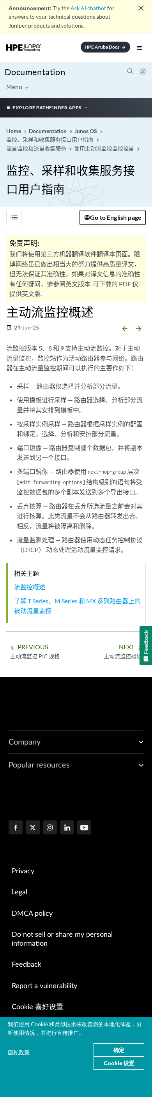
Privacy (23, 871)
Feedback (26, 964)
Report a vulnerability (44, 986)
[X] (33, 828)
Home (14, 131)
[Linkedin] (67, 828)
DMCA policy (32, 913)
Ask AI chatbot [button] (88, 8)
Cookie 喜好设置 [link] (37, 1007)
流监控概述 (29, 587)
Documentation (35, 72)
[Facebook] (16, 828)
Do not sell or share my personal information (62, 939)
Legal (19, 892)
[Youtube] (84, 828)
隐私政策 (19, 1052)
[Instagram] (50, 828)
